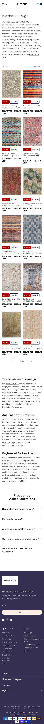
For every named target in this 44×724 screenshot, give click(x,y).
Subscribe (22, 612)
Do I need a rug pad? (12, 519)
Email (4, 605)
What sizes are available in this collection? (17, 550)
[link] (11, 361)
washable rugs (12, 384)
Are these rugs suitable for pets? (18, 529)
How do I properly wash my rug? (18, 509)
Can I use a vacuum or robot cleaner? (20, 539)
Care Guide (34, 54)
